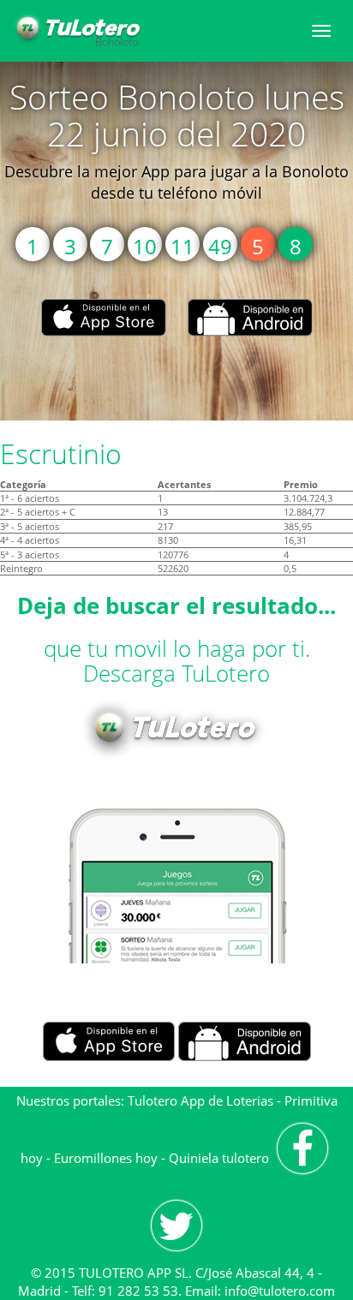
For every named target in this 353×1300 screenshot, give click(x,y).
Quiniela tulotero (219, 1157)
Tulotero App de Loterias (200, 1100)
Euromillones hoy (106, 1157)
